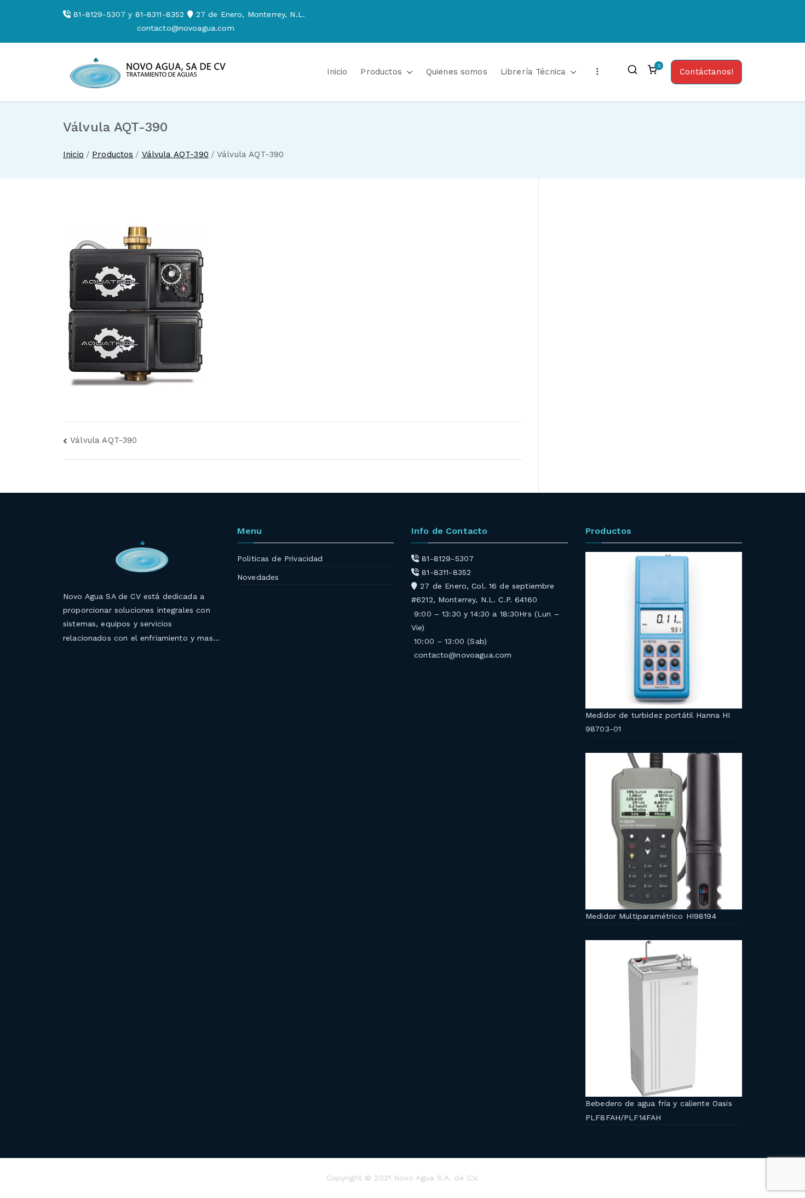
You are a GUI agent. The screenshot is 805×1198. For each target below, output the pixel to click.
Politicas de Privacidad (280, 558)
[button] (407, 72)
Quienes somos (456, 72)
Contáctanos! (706, 72)
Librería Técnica (533, 72)
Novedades (258, 577)
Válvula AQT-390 (103, 440)
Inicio (337, 72)
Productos (380, 72)
